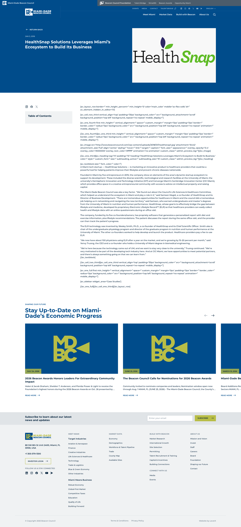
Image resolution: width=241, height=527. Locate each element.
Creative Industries (76, 452)
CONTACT (154, 8)
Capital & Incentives (159, 460)
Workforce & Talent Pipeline (121, 447)
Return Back (36, 30)
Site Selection (156, 447)
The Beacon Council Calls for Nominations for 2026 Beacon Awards (167, 378)
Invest (193, 443)
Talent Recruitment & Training (163, 456)
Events (153, 480)
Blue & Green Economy (78, 469)
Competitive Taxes (76, 493)
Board (193, 456)
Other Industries (75, 473)
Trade (111, 451)
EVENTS (135, 8)
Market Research (157, 439)
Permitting (155, 451)
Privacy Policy (137, 521)
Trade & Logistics (75, 465)
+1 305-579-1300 (33, 454)
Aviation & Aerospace (77, 444)
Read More (30, 395)
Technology (73, 461)
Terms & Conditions (119, 521)
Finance (72, 448)
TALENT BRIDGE (167, 8)
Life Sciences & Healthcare (80, 456)
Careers (193, 451)
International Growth (159, 443)
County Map (114, 456)
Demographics (115, 443)
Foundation (195, 460)
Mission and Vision (198, 439)
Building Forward (76, 506)
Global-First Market (77, 489)
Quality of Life (74, 502)
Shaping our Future (199, 464)
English (209, 8)
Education (72, 498)
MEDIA (144, 8)
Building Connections (159, 464)
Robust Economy (76, 485)
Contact (193, 468)
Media (152, 475)
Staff (192, 447)
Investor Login (35, 461)
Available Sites (115, 460)
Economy (113, 439)
